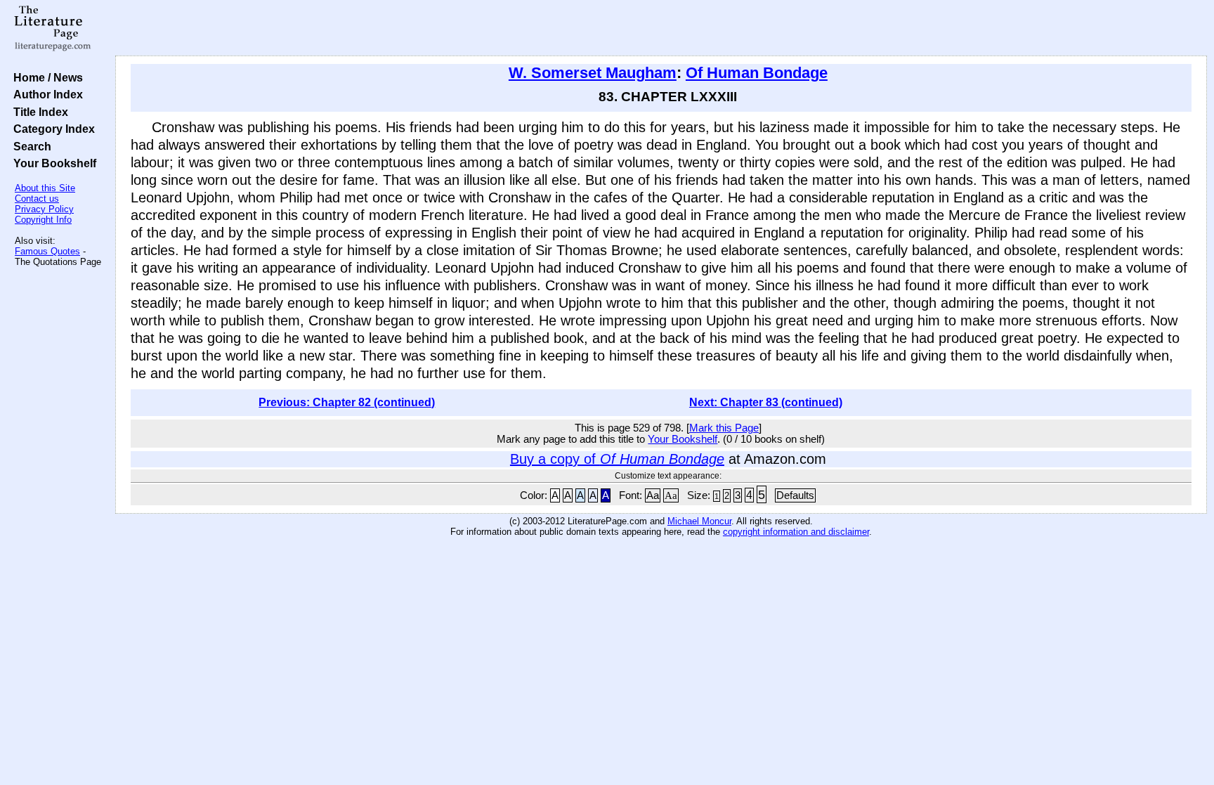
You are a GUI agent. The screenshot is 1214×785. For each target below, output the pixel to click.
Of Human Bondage (757, 73)
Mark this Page (724, 428)
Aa (652, 495)
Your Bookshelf (52, 163)
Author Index (45, 94)
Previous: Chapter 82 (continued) (347, 402)
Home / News (45, 77)
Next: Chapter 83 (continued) (765, 402)
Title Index (38, 111)
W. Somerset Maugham (593, 73)
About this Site (45, 188)
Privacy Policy (44, 209)
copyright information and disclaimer (796, 531)
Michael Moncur (699, 521)
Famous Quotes (47, 251)
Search (29, 146)
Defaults (795, 495)
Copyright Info (43, 219)
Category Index (51, 128)
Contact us (37, 198)
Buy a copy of (617, 459)
